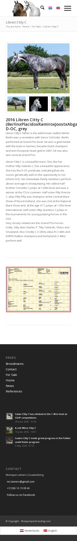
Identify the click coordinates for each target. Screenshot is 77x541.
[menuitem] (40, 8)
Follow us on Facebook (21, 495)
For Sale (11, 375)
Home (10, 380)
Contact (11, 369)
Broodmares (15, 364)
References (14, 391)
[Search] (40, 8)
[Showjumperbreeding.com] (32, 8)
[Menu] (65, 8)
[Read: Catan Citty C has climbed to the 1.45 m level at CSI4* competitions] (9, 416)
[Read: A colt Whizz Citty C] (9, 430)
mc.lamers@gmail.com (20, 481)
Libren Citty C (16, 22)
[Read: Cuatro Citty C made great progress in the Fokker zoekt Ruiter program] (9, 440)
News (10, 386)
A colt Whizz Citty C (25, 427)
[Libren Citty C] (38, 68)
